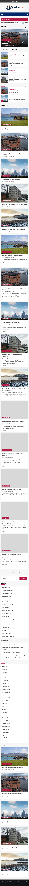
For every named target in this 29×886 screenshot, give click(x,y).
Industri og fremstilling (7, 610)
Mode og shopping (6, 624)
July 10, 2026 (10, 523)
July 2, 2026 (10, 558)
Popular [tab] (9, 50)
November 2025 (6, 692)
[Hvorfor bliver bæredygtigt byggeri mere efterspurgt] (4, 98)
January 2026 (5, 686)
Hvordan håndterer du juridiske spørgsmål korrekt (14, 421)
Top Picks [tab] (15, 50)
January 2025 (5, 720)
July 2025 (4, 703)
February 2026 (5, 683)
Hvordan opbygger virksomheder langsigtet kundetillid (16, 64)
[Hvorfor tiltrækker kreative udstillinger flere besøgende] (14, 442)
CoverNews (21, 882)
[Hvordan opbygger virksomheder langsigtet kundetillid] (4, 63)
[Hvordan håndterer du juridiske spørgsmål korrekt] (14, 410)
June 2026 (4, 672)
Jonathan (5, 45)
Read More (4, 264)
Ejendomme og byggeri (13, 97)
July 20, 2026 (10, 457)
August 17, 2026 (11, 45)
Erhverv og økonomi (12, 62)
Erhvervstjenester (6, 41)
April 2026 (4, 678)
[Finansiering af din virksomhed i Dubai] (4, 90)
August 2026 (5, 666)
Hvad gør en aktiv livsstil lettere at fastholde (12, 522)
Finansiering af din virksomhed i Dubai (12, 44)
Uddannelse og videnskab (8, 636)
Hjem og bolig (5, 607)
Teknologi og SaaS (6, 633)
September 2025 (6, 697)
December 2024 (6, 723)
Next (19, 572)
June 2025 (4, 706)
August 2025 (5, 700)
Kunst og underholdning (7, 450)
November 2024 (6, 726)
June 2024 (4, 740)
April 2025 (4, 712)
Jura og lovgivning (6, 417)
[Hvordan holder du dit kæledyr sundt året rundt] (14, 218)
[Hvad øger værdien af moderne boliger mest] (4, 55)
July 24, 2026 (10, 423)
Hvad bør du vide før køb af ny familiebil (11, 489)
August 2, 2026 (10, 231)
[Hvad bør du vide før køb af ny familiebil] (14, 478)
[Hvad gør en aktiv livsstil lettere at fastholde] (14, 511)
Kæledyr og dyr (5, 225)
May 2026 (4, 675)
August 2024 (5, 735)
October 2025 (5, 695)
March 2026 (5, 680)
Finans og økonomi (6, 601)
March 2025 (5, 715)
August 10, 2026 (11, 206)
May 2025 (4, 709)
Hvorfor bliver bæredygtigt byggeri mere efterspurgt (17, 99)
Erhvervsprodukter (6, 550)
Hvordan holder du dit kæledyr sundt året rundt (13, 229)
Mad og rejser (5, 621)
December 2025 (6, 689)
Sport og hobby (5, 518)
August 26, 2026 (11, 129)
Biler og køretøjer (6, 485)
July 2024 (4, 737)
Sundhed (4, 630)
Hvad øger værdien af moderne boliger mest (17, 56)
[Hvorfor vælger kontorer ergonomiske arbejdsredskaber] (14, 543)
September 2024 (6, 732)
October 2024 (5, 729)
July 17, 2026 (10, 491)
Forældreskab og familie (7, 604)
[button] (27, 14)
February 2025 (5, 717)
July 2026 (4, 669)
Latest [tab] (3, 50)
